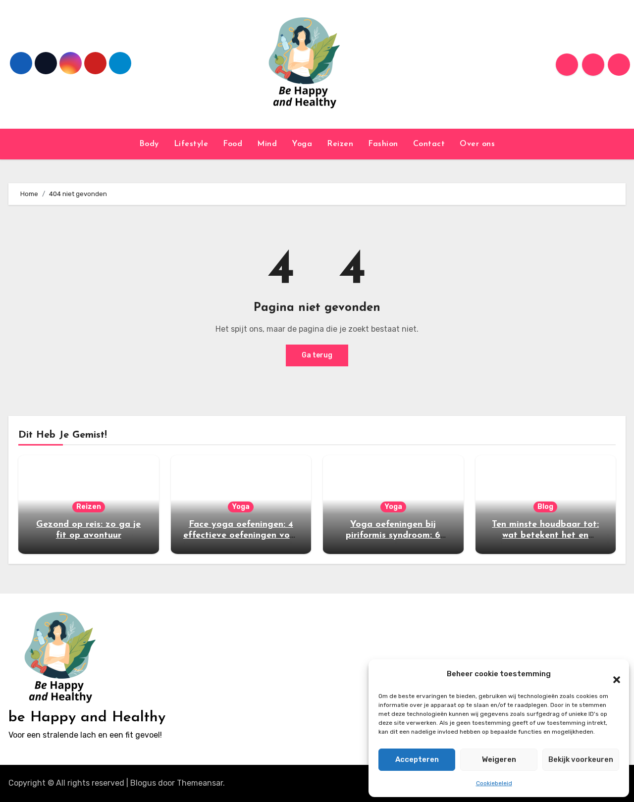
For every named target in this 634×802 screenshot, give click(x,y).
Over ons (477, 144)
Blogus (143, 783)
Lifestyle (191, 144)
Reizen (340, 144)
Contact (429, 144)
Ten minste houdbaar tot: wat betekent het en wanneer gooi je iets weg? (545, 535)
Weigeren (499, 759)
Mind (267, 144)
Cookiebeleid (494, 783)
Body (149, 144)
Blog (545, 506)
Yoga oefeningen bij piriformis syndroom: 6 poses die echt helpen (393, 535)
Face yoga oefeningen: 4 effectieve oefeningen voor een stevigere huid (241, 535)
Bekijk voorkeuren (580, 759)
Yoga (302, 144)
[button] (611, 674)
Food (232, 144)
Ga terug (317, 355)
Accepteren (417, 759)
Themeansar (200, 783)
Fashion (383, 144)
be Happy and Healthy (86, 717)
